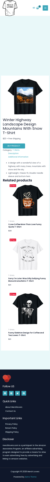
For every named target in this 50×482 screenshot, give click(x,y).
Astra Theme (31, 477)
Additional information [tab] (18, 157)
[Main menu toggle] (45, 8)
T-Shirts (16, 150)
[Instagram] (11, 393)
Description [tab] (13, 153)
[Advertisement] (25, 42)
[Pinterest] (23, 393)
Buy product (14, 146)
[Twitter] (17, 393)
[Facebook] (5, 393)
